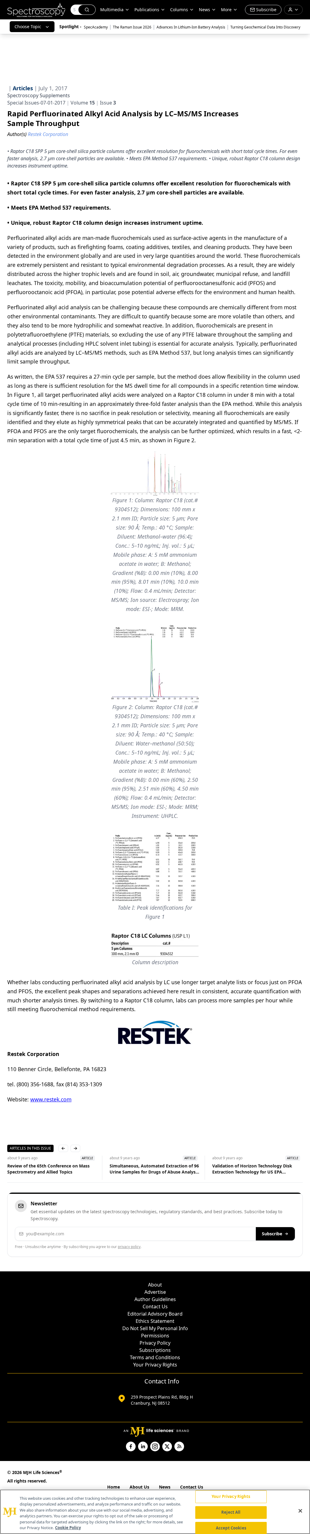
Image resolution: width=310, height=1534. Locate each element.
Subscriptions (155, 1350)
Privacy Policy (155, 1343)
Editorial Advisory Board (155, 1313)
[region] (155, 1511)
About (155, 1284)
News (164, 1487)
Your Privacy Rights (155, 1364)
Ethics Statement (155, 1321)
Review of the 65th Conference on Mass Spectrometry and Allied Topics (48, 1169)
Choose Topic (28, 26)
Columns (179, 9)
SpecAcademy (96, 27)
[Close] (300, 1511)
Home (113, 1487)
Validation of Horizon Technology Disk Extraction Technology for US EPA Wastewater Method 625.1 (252, 1169)
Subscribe (272, 1234)
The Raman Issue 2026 (132, 27)
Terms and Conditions (155, 1357)
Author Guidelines (155, 1299)
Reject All (230, 1512)
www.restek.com (50, 1099)
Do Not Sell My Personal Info (155, 1328)
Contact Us (155, 1306)
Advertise (155, 1292)
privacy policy (129, 1246)
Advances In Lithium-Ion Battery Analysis (191, 27)
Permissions (155, 1335)
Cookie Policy (68, 1527)
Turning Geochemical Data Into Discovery (265, 27)
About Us (139, 1487)
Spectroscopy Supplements (38, 95)
